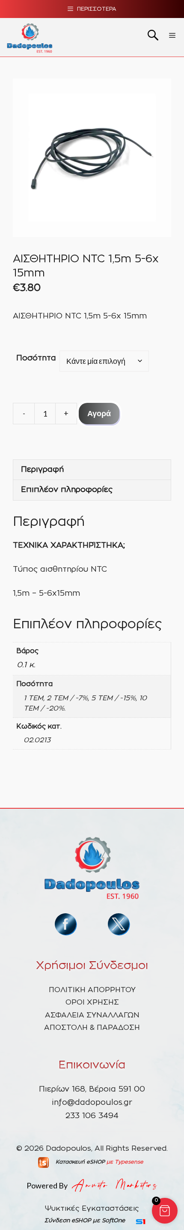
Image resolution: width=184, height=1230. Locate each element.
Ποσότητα (36, 358)
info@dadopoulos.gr (92, 1103)
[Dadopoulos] (29, 37)
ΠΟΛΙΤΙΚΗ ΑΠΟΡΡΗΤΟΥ (92, 989)
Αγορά (99, 413)
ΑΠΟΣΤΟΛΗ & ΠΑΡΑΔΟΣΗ (92, 1027)
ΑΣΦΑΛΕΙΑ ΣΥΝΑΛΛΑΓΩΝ (92, 1015)
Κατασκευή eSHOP (80, 1161)
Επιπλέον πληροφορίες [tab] (67, 490)
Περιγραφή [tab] (42, 470)
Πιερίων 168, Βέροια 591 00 (92, 1089)
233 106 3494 (92, 1116)
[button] (165, 1211)
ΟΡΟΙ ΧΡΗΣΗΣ (92, 1002)
